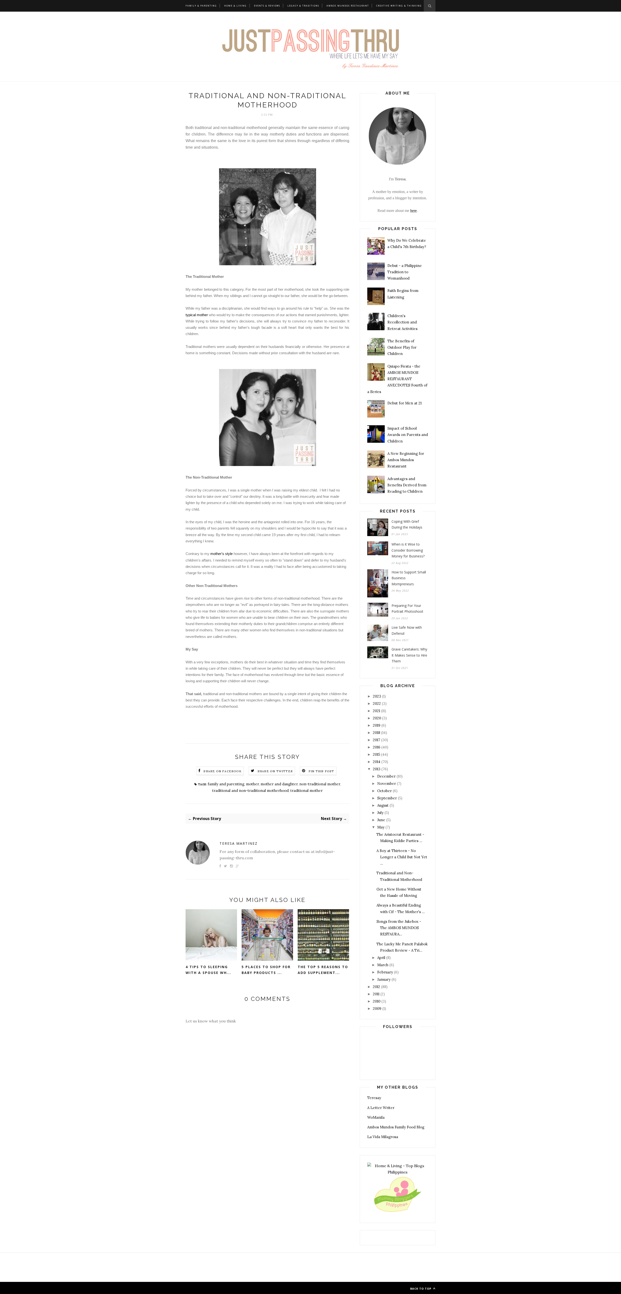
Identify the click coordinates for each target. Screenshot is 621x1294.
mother (252, 784)
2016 (376, 747)
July (380, 812)
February (385, 972)
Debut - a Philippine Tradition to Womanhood (404, 272)
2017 (376, 740)
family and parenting (226, 784)
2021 (376, 710)
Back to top (421, 1288)
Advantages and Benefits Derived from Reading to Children (406, 485)
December (386, 776)
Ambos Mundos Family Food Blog (395, 1127)
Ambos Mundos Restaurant (348, 5)
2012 (376, 986)
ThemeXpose (223, 1288)
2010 (376, 1001)
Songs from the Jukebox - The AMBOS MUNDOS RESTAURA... (398, 928)
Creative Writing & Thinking (399, 5)
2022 (377, 703)
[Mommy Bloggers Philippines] (397, 1212)
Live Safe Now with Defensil (407, 630)
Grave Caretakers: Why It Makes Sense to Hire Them (409, 655)
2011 (376, 994)
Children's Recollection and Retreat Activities (402, 322)
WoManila (375, 1117)
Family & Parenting (201, 5)
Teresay (374, 1097)
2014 (376, 761)
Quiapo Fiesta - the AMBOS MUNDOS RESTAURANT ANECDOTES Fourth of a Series (397, 379)
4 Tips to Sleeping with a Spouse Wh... (208, 969)
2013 (376, 769)
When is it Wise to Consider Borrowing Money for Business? (408, 550)
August (383, 805)
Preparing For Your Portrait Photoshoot (407, 608)
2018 (376, 732)
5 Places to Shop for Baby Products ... (266, 969)
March (382, 965)
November (386, 783)
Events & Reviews (267, 5)
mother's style (221, 554)
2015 (376, 754)
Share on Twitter (275, 771)
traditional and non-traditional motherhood (250, 790)
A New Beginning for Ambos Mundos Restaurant (405, 460)
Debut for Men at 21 (404, 403)
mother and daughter (279, 784)
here (413, 211)
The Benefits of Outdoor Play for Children (402, 347)
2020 (377, 718)
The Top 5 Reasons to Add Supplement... (323, 969)
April (381, 957)
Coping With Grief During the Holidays (407, 524)
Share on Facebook (222, 771)
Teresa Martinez (239, 843)
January (384, 979)
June (381, 820)
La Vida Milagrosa (382, 1136)
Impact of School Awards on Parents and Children (407, 434)
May (380, 827)
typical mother (197, 315)
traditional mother (306, 790)
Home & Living (235, 5)
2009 (377, 1008)
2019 (376, 725)
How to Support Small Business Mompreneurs (409, 578)
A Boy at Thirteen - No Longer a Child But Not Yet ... (401, 857)
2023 (377, 696)
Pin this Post (321, 771)
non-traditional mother (319, 784)
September (387, 798)
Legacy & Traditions (303, 5)
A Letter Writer (380, 1107)
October (384, 790)
